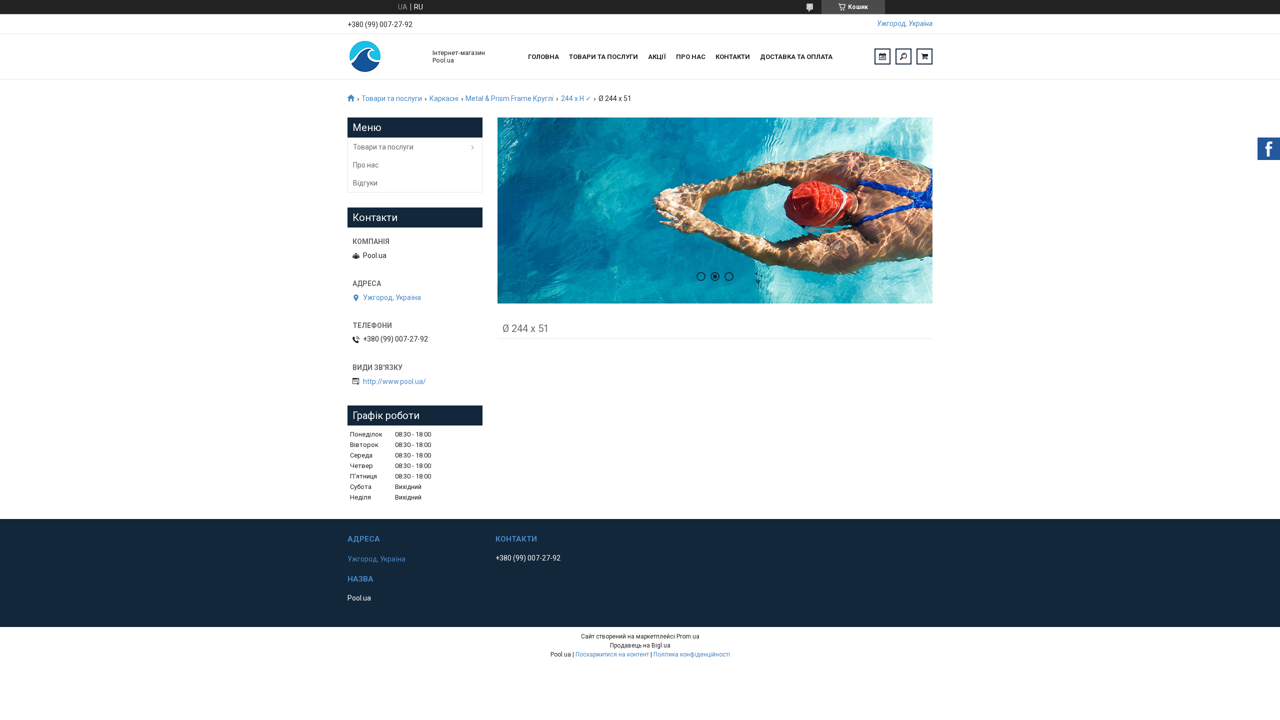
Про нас (691, 56)
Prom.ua (688, 636)
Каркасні (444, 98)
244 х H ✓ (576, 98)
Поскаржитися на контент (612, 654)
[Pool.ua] (385, 56)
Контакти (733, 56)
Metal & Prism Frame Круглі (510, 98)
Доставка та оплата (796, 56)
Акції (657, 56)
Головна (543, 56)
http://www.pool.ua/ (394, 382)
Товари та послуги (603, 56)
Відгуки (365, 183)
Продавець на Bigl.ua (640, 645)
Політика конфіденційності (692, 654)
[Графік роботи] (882, 56)
